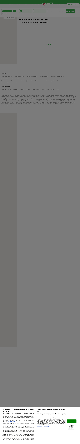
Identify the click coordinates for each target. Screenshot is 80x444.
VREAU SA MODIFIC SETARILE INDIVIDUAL (71, 427)
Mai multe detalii (11, 421)
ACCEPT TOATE (71, 421)
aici (13, 434)
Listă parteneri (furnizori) (43, 426)
